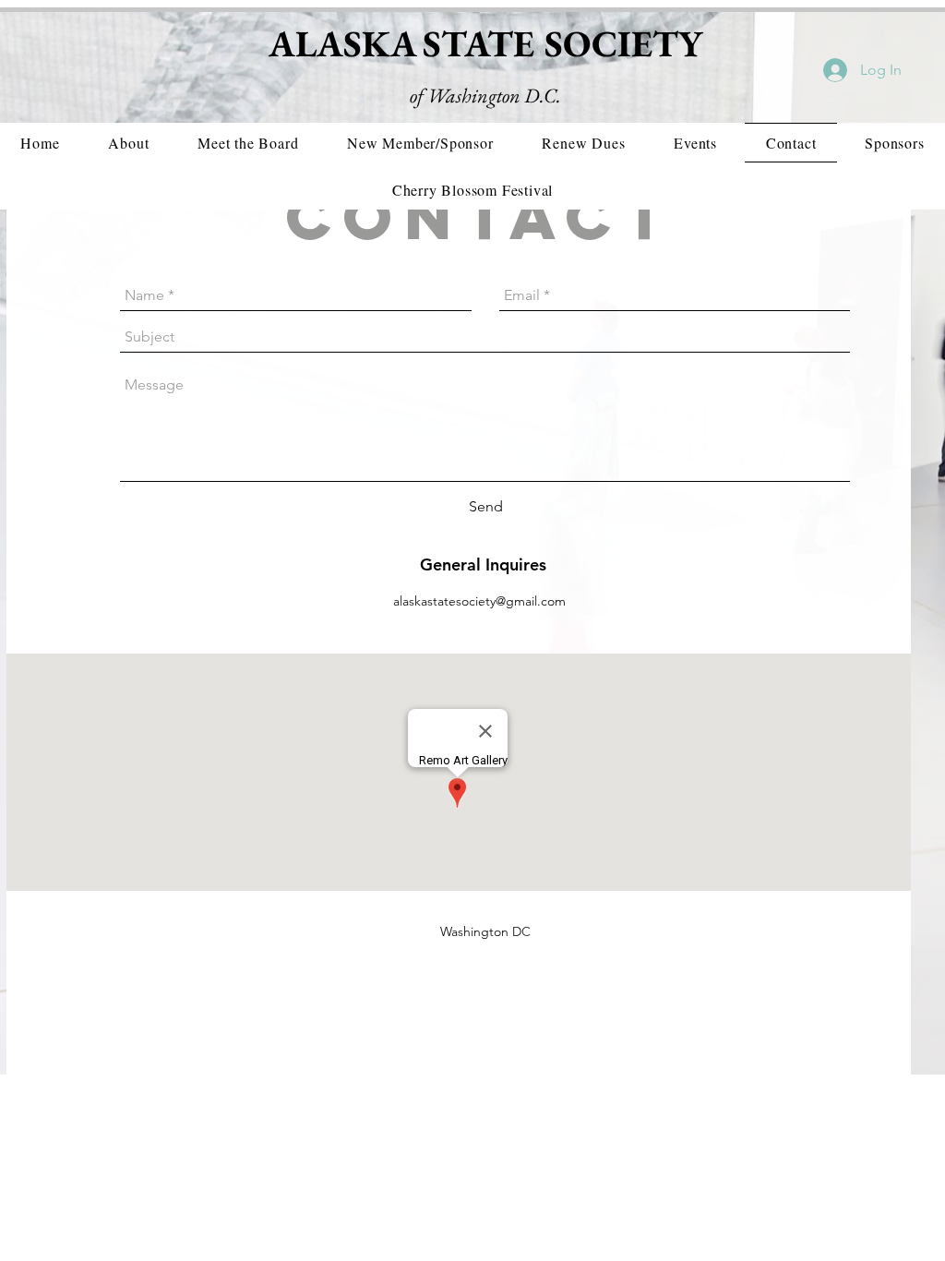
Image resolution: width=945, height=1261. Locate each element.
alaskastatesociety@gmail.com (479, 601)
